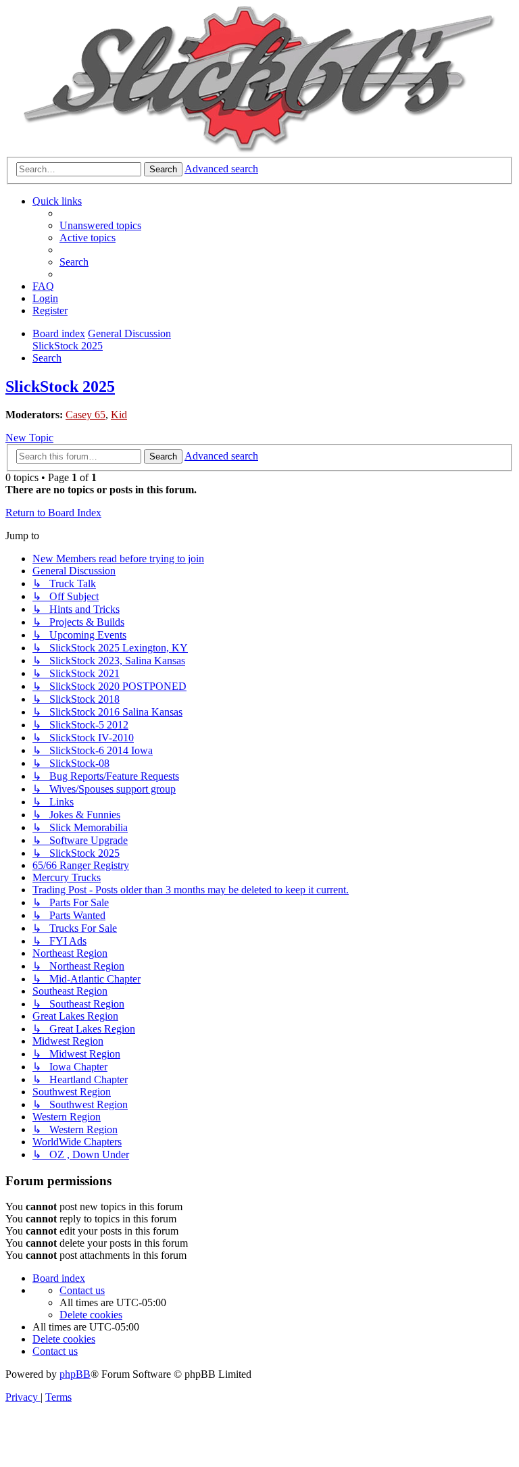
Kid (119, 414)
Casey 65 (85, 414)
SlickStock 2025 (60, 386)
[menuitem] (100, 225)
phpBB (75, 1374)
